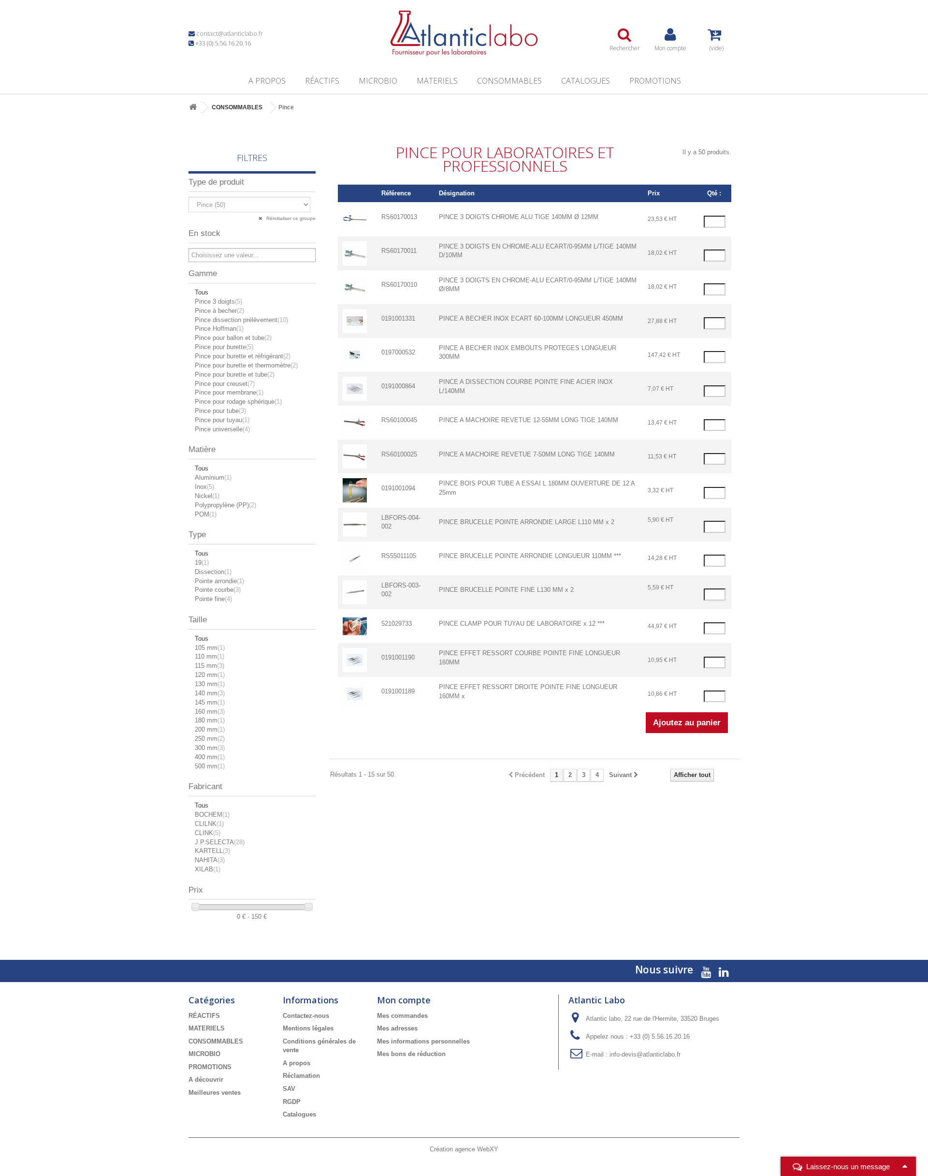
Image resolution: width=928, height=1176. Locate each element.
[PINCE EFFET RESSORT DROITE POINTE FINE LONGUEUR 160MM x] (355, 693)
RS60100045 (399, 420)
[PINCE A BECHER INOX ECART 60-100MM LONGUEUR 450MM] (355, 320)
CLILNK (209, 823)
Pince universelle (222, 429)
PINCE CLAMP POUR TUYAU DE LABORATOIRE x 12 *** (522, 623)
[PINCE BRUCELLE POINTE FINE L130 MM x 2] (355, 591)
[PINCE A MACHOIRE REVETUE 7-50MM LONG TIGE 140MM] (355, 456)
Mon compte (404, 1000)
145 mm (210, 702)
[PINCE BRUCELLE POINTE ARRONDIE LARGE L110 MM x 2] (355, 524)
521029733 (396, 623)
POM (206, 514)
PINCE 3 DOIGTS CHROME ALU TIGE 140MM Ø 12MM (518, 216)
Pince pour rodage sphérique (238, 401)
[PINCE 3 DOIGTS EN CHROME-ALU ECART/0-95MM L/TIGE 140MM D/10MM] (355, 252)
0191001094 (398, 488)
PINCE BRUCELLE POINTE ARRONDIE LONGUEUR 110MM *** (530, 555)
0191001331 (398, 318)
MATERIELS (437, 80)
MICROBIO (378, 80)
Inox (204, 486)
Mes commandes (402, 1015)
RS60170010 (399, 284)
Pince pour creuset (225, 383)
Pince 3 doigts (218, 301)
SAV (289, 1088)
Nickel (207, 496)
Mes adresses (397, 1028)
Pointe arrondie (219, 581)
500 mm (210, 766)
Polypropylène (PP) (225, 505)
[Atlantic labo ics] (464, 33)
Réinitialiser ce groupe (290, 218)
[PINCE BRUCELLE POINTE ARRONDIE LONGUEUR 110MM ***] (355, 557)
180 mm (210, 720)
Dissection (213, 571)
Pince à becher (219, 310)
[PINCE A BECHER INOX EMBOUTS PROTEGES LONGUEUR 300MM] (355, 354)
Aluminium (213, 477)
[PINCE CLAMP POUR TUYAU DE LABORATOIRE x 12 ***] (355, 625)
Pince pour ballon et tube (233, 337)
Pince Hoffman (219, 328)
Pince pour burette (224, 347)
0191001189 (398, 691)
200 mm (210, 729)
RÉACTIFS (322, 80)
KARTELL (212, 850)
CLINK (207, 833)
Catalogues (585, 80)
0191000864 (398, 386)
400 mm (210, 757)
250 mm (210, 738)
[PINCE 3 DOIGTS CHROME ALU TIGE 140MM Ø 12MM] (355, 218)
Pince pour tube (220, 410)
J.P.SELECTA (220, 842)
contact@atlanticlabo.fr (229, 33)
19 (202, 562)
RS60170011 (399, 250)
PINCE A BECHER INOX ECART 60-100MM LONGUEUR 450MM (531, 318)
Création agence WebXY (464, 1149)
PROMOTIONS (655, 80)
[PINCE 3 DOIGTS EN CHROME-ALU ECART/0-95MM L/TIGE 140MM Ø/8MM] (355, 286)
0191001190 (398, 657)
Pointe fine (213, 599)
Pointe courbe (218, 589)
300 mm (210, 747)
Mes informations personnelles (423, 1041)
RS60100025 (399, 454)
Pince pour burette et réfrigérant (242, 356)
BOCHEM (212, 814)
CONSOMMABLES (509, 80)
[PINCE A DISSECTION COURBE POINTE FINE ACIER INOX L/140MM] (355, 388)
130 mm (210, 684)
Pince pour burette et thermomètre (246, 365)
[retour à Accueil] (193, 108)
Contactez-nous (306, 1015)
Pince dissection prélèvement (241, 319)
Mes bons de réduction (411, 1054)
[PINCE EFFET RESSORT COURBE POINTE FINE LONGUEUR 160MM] (355, 659)
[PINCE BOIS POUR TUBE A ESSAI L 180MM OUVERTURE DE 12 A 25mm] (355, 490)
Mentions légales (308, 1028)
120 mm (210, 674)
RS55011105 (398, 555)
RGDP (292, 1101)
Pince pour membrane (229, 392)
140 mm (210, 693)
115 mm (209, 665)
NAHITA (210, 860)
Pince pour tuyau (222, 420)
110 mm (209, 656)
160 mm (210, 711)
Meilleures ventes (214, 1092)
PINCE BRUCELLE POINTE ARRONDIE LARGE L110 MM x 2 (526, 522)
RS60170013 (399, 216)
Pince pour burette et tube (235, 374)
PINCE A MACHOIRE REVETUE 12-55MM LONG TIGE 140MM (528, 420)
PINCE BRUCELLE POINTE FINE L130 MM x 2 (506, 589)
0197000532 (398, 352)
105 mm (210, 647)
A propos (267, 80)
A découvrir (205, 1079)
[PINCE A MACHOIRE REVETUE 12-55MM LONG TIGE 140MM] (355, 422)
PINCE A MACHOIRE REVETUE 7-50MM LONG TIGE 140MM (527, 454)
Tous (201, 292)
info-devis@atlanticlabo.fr (645, 1054)
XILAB (207, 869)
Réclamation (301, 1075)
